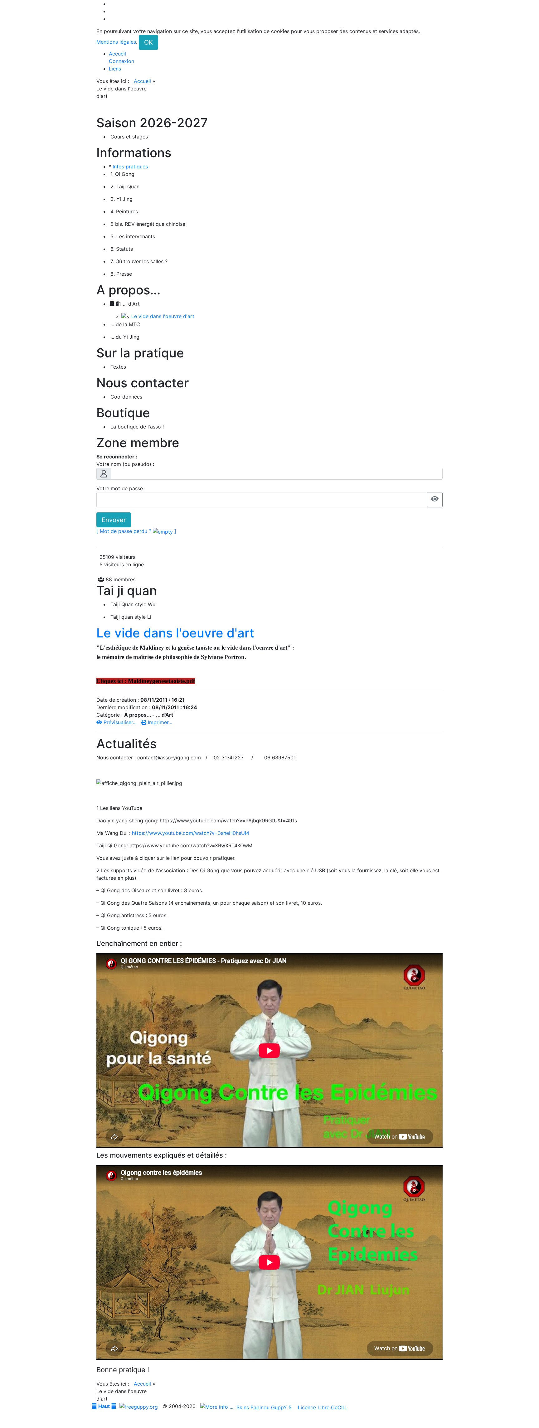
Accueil (142, 81)
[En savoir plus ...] (217, 1406)
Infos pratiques (130, 166)
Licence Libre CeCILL (322, 1407)
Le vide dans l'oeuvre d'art (162, 316)
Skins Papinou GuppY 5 (265, 1407)
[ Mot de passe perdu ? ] (136, 531)
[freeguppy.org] (139, 1406)
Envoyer (114, 520)
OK (148, 42)
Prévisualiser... (120, 722)
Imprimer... (159, 722)
